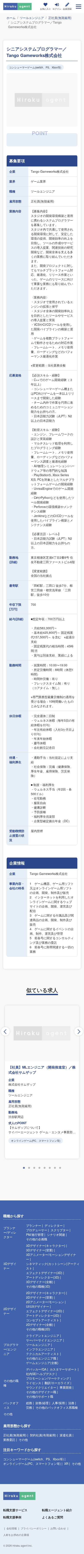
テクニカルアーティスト (42, 1354)
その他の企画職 (36, 1239)
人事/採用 (58, 1403)
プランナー (33, 1225)
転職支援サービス (15, 1510)
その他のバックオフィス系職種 (57, 1407)
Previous (5, 1031)
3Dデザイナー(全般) (39, 1282)
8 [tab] (60, 1168)
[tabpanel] (42, 1082)
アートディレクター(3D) (42, 1277)
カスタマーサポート (63, 1369)
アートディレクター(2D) (42, 1315)
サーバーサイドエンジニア (44, 1340)
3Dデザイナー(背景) (39, 1250)
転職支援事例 (12, 1517)
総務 (29, 1403)
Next (78, 1031)
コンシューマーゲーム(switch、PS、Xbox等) (33, 1459)
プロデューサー (36, 1230)
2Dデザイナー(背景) (39, 1297)
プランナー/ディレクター (9, 1232)
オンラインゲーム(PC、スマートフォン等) (32, 1463)
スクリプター (60, 1230)
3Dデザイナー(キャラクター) (45, 1245)
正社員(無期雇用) (60, 18)
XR (66, 1463)
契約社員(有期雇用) (43, 1435)
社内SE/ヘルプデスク (40, 1374)
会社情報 (11, 1528)
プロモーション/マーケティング (47, 1378)
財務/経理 (42, 1403)
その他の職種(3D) (38, 1286)
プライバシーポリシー (34, 1528)
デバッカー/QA (36, 1369)
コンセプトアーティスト (42, 1320)
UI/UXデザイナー (37, 1306)
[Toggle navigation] (78, 6)
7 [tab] (55, 1168)
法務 (71, 1403)
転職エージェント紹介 (57, 1510)
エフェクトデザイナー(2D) (44, 1311)
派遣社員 (66, 1435)
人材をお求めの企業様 (16, 1535)
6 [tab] (50, 1168)
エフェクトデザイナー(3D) (44, 1273)
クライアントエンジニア (42, 1335)
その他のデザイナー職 (41, 1392)
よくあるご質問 (52, 1517)
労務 (29, 1407)
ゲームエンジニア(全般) (42, 1363)
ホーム (11, 18)
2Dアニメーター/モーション (45, 1302)
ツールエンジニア (32, 18)
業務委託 (9, 1439)
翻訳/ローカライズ (57, 1383)
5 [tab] (44, 1168)
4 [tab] (39, 1168)
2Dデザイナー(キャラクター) (45, 1293)
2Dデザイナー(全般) (39, 1324)
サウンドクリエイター (41, 1387)
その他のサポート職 (39, 1396)
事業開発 (66, 1387)
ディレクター (54, 1225)
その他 (7, 1414)
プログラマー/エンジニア (11, 1349)
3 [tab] (34, 1168)
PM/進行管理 (35, 1234)
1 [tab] (24, 1168)
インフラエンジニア (39, 1349)
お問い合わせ (58, 1528)
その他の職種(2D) (38, 1329)
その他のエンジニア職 (41, 1358)
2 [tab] (29, 1168)
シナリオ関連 (56, 1234)
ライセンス (33, 1383)
